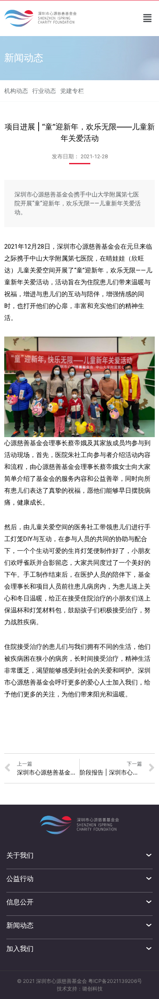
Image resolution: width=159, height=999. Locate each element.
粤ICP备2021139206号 (115, 981)
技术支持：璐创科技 (80, 988)
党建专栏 (72, 90)
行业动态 (44, 90)
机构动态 (16, 90)
